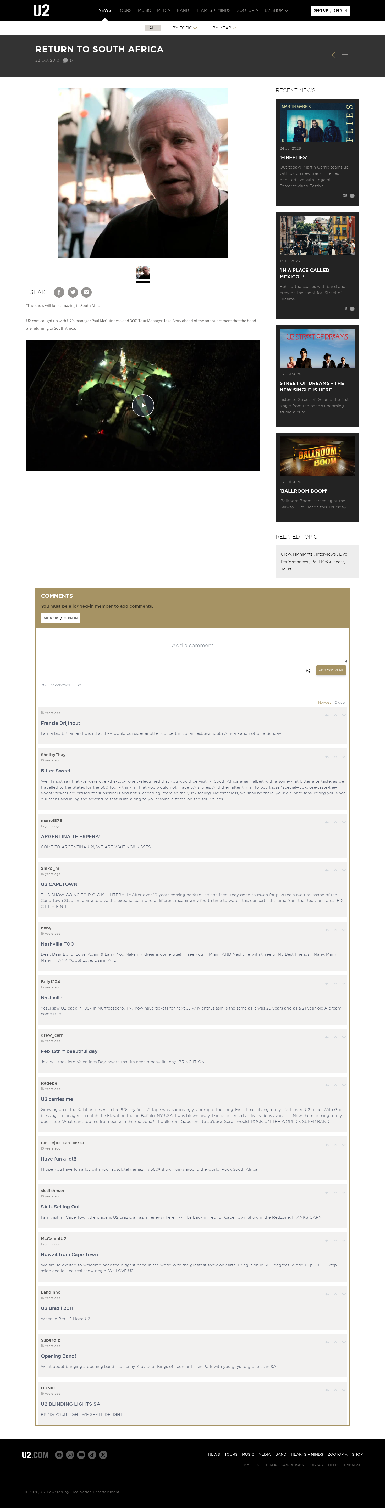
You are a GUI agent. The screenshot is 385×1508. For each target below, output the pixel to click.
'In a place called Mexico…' (304, 273)
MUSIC (248, 1454)
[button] (276, 10)
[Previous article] (336, 55)
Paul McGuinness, (328, 562)
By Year (222, 28)
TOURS (231, 1454)
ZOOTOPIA (338, 1454)
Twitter (73, 292)
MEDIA (264, 1454)
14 (72, 60)
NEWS (214, 1454)
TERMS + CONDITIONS (284, 1465)
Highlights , (304, 554)
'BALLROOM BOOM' (303, 491)
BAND (281, 1454)
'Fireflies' (293, 157)
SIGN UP (322, 12)
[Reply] (327, 715)
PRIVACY (316, 1465)
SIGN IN (342, 12)
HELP (333, 1465)
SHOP (357, 1454)
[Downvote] (344, 715)
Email (86, 292)
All (153, 28)
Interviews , (327, 554)
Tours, (286, 569)
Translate (352, 1465)
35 (345, 196)
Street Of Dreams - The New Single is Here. (312, 387)
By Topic (182, 28)
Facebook (59, 292)
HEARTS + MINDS (307, 1454)
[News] (345, 55)
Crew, (287, 554)
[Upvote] (335, 715)
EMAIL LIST (251, 1465)
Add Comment (331, 670)
